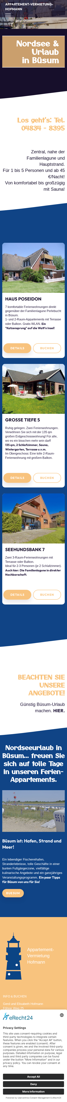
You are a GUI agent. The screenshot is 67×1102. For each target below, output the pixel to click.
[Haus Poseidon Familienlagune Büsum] (33, 268)
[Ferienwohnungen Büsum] (33, 811)
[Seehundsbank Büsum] (33, 518)
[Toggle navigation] (8, 15)
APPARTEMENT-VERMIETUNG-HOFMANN (29, 6)
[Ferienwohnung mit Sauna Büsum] (33, 389)
